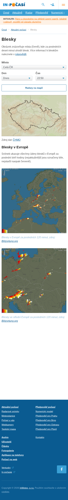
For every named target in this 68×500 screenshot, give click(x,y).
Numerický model (44, 411)
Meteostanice (8, 416)
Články (5, 446)
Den (4, 73)
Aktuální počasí (18, 29)
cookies (5, 491)
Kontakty (40, 437)
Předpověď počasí (45, 407)
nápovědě (20, 54)
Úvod (6, 12)
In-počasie (7, 472)
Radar (28, 12)
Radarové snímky (10, 411)
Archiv (5, 437)
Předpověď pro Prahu (46, 416)
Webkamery (8, 424)
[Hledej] (43, 4)
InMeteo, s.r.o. (27, 488)
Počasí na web (9, 459)
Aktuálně (17, 12)
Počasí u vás (8, 420)
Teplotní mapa (9, 429)
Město (5, 62)
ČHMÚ (17, 140)
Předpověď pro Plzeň (46, 429)
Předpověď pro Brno (46, 420)
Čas (38, 73)
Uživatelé (6, 441)
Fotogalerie (8, 450)
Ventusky (6, 467)
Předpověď (42, 12)
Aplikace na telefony (13, 455)
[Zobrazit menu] (63, 4)
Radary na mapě (34, 88)
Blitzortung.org (10, 241)
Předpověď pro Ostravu (47, 424)
